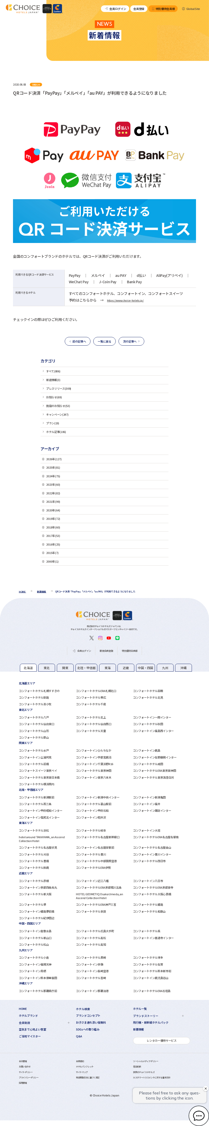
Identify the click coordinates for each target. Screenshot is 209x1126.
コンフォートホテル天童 (91, 731)
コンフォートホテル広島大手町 (95, 931)
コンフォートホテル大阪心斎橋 (152, 894)
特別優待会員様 (165, 9)
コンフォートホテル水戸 (34, 750)
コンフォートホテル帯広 (91, 697)
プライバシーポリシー (28, 1077)
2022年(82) (53, 493)
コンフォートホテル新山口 (35, 938)
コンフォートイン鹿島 (146, 750)
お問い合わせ (25, 1066)
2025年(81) (53, 467)
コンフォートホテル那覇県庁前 (38, 991)
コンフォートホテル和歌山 (149, 911)
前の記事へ (79, 341)
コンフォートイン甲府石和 (92, 810)
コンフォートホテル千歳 (91, 704)
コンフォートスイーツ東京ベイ (38, 770)
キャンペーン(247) (57, 414)
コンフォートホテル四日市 (149, 861)
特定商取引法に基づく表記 (87, 1077)
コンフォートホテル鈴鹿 (34, 867)
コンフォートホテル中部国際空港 (96, 861)
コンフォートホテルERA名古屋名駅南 (156, 837)
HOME (23, 1009)
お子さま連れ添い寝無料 (91, 1022)
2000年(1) (52, 561)
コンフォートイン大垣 (146, 830)
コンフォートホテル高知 (91, 944)
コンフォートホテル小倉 (34, 957)
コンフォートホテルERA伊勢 (93, 867)
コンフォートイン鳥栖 (32, 971)
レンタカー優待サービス (161, 1040)
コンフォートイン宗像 (89, 964)
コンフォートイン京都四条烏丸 (38, 887)
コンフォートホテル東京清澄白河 (153, 777)
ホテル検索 (83, 1009)
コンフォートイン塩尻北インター (39, 817)
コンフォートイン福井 (146, 804)
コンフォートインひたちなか (93, 750)
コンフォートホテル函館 (148, 691)
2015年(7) (52, 553)
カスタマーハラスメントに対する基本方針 (151, 1077)
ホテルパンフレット (85, 1066)
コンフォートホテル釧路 (34, 697)
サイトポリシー (26, 1072)
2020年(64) (53, 510)
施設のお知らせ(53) (58, 406)
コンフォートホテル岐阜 (91, 830)
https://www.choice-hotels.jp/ (125, 300)
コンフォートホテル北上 (91, 717)
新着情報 (138, 1029)
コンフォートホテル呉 (146, 931)
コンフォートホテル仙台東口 (36, 724)
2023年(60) (53, 484)
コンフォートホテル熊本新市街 (152, 971)
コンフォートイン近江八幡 (92, 881)
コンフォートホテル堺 (32, 904)
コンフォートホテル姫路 (148, 904)
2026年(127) (54, 459)
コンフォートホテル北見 (148, 697)
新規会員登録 (106, 651)
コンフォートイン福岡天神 (35, 964)
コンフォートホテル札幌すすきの (39, 691)
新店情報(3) (53, 380)
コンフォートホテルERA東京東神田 (154, 770)
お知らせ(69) (54, 397)
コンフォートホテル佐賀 (148, 964)
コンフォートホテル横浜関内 (36, 784)
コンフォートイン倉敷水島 (35, 931)
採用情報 (23, 1082)
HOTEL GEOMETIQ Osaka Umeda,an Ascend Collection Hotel (99, 896)
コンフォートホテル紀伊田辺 (36, 918)
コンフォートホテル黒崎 (91, 957)
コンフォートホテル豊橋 (34, 861)
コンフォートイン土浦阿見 (35, 757)
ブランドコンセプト (88, 1016)
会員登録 (138, 9)
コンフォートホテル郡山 (34, 737)
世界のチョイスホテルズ (143, 1072)
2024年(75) (53, 476)
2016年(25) (53, 544)
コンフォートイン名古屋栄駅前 (95, 847)
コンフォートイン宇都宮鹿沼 (93, 757)
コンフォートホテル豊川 (91, 854)
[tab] (28, 668)
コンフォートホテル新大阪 (35, 894)
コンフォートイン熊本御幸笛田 (38, 978)
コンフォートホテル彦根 (34, 881)
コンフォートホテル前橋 (34, 764)
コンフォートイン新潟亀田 (149, 797)
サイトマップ (82, 1072)
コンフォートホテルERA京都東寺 (153, 887)
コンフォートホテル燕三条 (35, 804)
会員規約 (80, 1061)
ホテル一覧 (140, 1009)
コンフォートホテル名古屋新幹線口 (98, 837)
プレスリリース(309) (58, 388)
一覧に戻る (104, 341)
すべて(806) (53, 371)
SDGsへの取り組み (87, 1029)
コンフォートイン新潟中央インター (98, 797)
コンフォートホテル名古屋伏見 (38, 847)
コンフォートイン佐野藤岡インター (155, 757)
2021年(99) (53, 501)
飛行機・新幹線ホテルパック (150, 1022)
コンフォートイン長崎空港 (92, 971)
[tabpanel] (104, 693)
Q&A (79, 1036)
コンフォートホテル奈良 (91, 911)
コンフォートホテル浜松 (34, 830)
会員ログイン (117, 9)
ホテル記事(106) (56, 432)
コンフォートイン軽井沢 (91, 817)
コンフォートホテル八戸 (34, 717)
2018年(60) (53, 527)
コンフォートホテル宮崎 (91, 978)
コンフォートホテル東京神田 (93, 770)
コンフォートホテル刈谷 (34, 854)
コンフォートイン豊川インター (152, 854)
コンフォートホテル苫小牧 (35, 704)
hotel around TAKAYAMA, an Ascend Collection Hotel (41, 839)
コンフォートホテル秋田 (148, 724)
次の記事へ (130, 341)
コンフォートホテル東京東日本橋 (39, 777)
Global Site (193, 9)
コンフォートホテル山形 (34, 731)
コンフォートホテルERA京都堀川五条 (99, 887)
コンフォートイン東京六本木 (93, 777)
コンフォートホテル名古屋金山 (152, 847)
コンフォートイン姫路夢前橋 (36, 911)
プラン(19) (52, 423)
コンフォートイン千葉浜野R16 (94, 764)
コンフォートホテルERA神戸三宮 (96, 904)
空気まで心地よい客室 (32, 1029)
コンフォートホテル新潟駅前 (36, 797)
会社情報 (23, 1061)
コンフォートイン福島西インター (153, 731)
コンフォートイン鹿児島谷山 (150, 978)
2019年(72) (53, 519)
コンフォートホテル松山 (34, 944)
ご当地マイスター (30, 1036)
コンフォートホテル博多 (148, 957)
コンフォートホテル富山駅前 (93, 804)
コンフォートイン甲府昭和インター (40, 810)
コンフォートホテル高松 (91, 938)
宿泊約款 (137, 1066)
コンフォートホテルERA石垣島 (152, 991)
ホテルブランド (28, 1016)
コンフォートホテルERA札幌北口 (96, 691)
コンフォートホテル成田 (148, 764)
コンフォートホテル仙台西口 (93, 724)
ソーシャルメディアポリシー (145, 1061)
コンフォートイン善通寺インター (153, 938)
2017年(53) (53, 536)
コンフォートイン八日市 (148, 881)
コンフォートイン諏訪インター (152, 810)
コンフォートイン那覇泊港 (92, 991)
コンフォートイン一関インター (152, 717)
